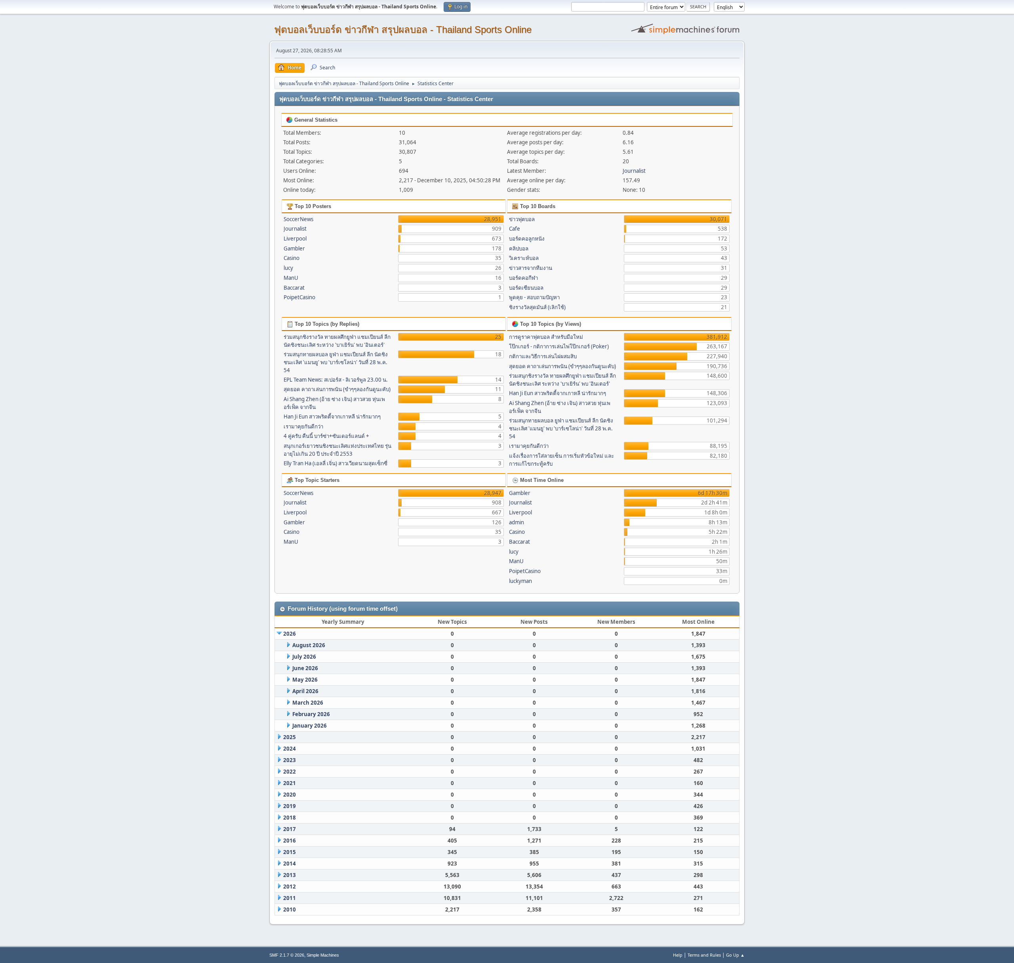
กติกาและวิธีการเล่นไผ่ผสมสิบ (543, 356)
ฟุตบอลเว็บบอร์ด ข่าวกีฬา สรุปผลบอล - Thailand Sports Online (403, 29)
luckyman (520, 581)
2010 (289, 909)
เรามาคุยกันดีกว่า (303, 426)
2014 (289, 863)
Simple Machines (323, 955)
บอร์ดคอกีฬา (523, 277)
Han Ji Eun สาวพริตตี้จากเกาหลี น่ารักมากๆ (332, 416)
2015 (289, 852)
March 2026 (307, 702)
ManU (291, 277)
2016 (289, 840)
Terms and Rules (704, 955)
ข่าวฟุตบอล (522, 219)
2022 (289, 771)
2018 (289, 817)
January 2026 (309, 725)
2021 (289, 783)
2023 (289, 760)
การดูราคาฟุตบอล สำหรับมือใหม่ (546, 336)
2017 (289, 829)
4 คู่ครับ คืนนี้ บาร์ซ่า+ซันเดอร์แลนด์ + (326, 435)
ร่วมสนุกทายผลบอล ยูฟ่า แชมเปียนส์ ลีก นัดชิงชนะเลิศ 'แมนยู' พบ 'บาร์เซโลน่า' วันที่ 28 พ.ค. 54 (336, 362)
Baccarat (294, 287)
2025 (289, 737)
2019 (289, 806)
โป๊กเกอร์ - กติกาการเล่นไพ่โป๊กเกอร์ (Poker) (559, 346)
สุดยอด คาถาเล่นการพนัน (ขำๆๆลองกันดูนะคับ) (337, 389)
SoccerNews (298, 219)
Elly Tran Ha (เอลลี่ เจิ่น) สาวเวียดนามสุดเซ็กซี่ (335, 463)
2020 (289, 794)
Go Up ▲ (735, 955)
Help (677, 955)
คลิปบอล (518, 248)
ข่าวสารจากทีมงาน (530, 267)
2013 (289, 875)
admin (516, 522)
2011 (289, 898)
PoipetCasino (299, 297)
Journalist (634, 170)
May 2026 (305, 679)
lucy (288, 267)
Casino (291, 258)
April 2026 (305, 691)
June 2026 (305, 668)
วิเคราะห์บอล (524, 258)
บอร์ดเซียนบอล (526, 287)
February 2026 (311, 714)
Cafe (514, 228)
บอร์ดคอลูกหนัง (527, 238)
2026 (289, 633)
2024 (289, 748)
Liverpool (295, 238)
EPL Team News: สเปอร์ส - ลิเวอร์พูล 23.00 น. (336, 379)
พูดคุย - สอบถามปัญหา (534, 297)
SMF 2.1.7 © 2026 (286, 955)
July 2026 (304, 656)
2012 (289, 886)
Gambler (294, 248)
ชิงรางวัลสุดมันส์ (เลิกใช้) (537, 307)
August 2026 (308, 645)
